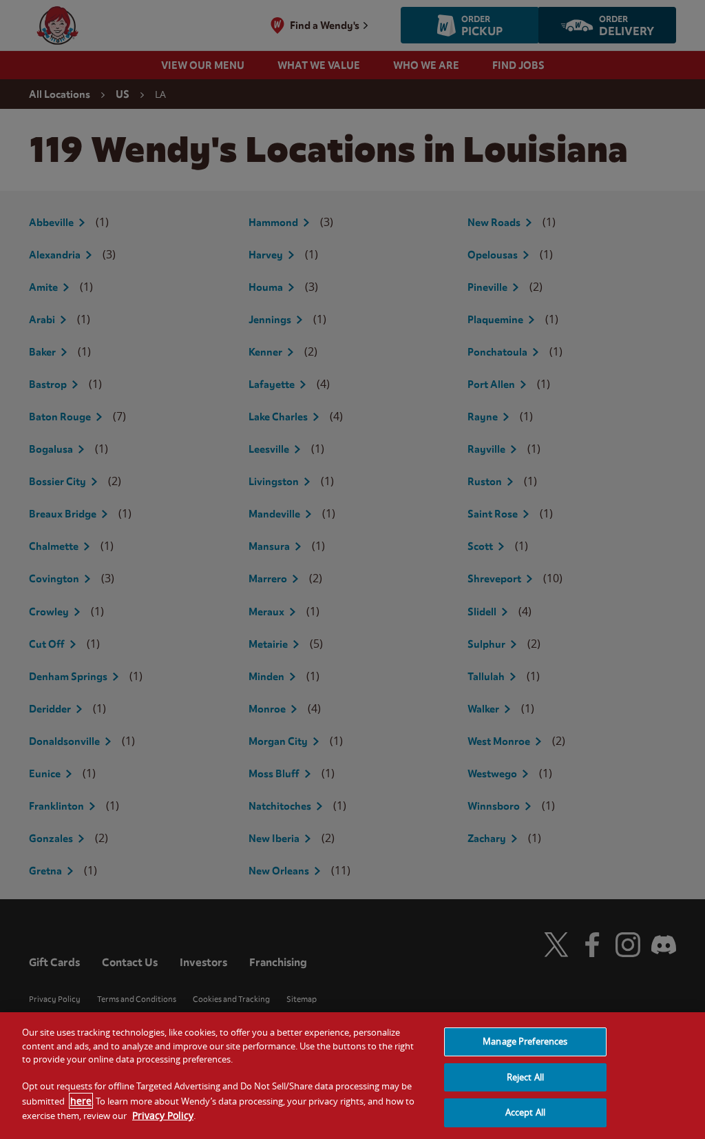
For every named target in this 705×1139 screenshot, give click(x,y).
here (81, 1100)
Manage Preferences (525, 1041)
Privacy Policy (162, 1115)
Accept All (525, 1112)
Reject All (525, 1077)
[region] (352, 1075)
